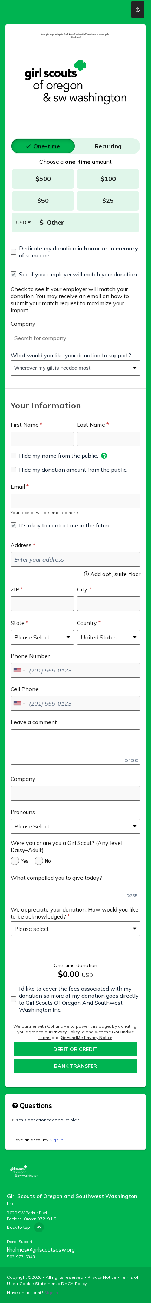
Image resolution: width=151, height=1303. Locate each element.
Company (23, 323)
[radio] (46, 146)
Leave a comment (34, 722)
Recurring (108, 146)
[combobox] (75, 338)
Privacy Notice (101, 1277)
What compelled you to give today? (56, 877)
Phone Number (30, 655)
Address (21, 545)
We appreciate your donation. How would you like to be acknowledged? (74, 913)
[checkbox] (75, 252)
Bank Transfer (75, 1066)
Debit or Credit (75, 1049)
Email (18, 486)
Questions (35, 1105)
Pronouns (23, 811)
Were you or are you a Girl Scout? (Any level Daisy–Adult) (66, 846)
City (82, 589)
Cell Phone (25, 689)
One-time (46, 146)
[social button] (137, 9)
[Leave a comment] (75, 747)
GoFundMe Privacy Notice (86, 1037)
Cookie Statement (38, 1283)
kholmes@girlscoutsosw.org (41, 1249)
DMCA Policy (74, 1283)
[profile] (110, 9)
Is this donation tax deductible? (47, 1119)
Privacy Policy (66, 1031)
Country (87, 622)
